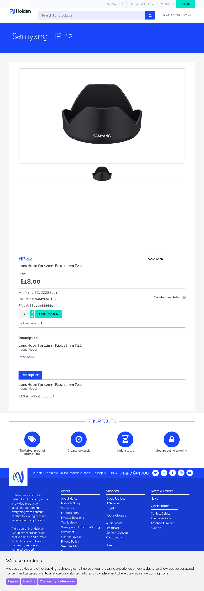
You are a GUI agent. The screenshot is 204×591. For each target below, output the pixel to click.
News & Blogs (143, 4)
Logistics (112, 508)
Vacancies (67, 508)
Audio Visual (114, 523)
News (154, 498)
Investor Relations (72, 517)
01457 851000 (134, 473)
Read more (27, 357)
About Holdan (70, 498)
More (165, 4)
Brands (110, 545)
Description (30, 375)
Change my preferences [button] (57, 581)
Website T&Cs (70, 546)
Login (185, 4)
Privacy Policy (70, 541)
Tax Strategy (69, 522)
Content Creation (117, 532)
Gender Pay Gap (71, 536)
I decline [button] (29, 581)
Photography (114, 537)
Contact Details (160, 513)
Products (112, 4)
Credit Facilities (115, 498)
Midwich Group (71, 503)
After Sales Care (161, 518)
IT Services (113, 503)
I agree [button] (13, 581)
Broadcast (112, 527)
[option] (102, 173)
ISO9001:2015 (69, 513)
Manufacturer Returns (168, 297)
